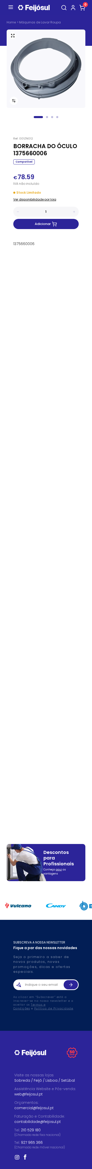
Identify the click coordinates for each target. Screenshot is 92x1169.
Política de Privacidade (53, 1008)
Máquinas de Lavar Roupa (40, 22)
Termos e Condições (29, 1006)
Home (11, 22)
